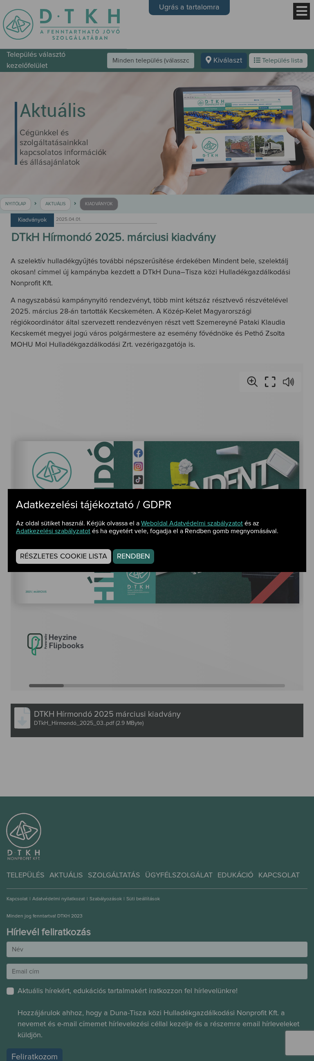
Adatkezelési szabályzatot (53, 531)
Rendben (133, 556)
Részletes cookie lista (63, 556)
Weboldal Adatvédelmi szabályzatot (192, 523)
